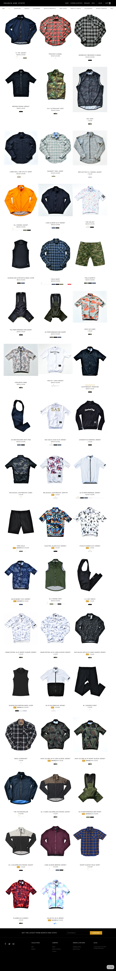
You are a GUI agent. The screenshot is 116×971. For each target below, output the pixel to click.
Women (33, 949)
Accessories (88, 8)
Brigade (87, 3)
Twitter (9, 944)
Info (93, 3)
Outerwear (36, 8)
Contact (54, 951)
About (53, 946)
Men (32, 946)
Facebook (5, 944)
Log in (100, 3)
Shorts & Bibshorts (50, 8)
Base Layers (63, 8)
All (9, 8)
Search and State (14, 3)
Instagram (13, 944)
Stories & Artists (76, 3)
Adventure (17, 8)
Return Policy (76, 949)
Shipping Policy (77, 946)
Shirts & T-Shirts (76, 8)
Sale (112, 8)
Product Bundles (101, 8)
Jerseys (26, 8)
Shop (67, 3)
